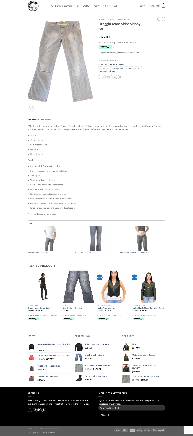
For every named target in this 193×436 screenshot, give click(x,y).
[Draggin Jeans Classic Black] (44, 287)
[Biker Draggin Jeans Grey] (49, 238)
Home (58, 6)
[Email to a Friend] (110, 77)
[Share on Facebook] (101, 77)
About (97, 6)
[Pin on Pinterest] (115, 77)
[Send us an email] (39, 410)
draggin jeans (108, 68)
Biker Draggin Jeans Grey (38, 252)
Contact (107, 6)
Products (67, 6)
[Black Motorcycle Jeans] (78, 287)
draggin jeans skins (120, 68)
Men (77, 6)
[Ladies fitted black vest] (113, 287)
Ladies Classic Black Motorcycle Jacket (148, 308)
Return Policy (51, 428)
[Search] (52, 5)
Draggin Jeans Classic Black (39, 308)
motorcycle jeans (109, 71)
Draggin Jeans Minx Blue (84, 252)
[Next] (165, 300)
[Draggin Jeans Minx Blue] (96, 238)
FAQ (115, 6)
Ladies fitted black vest (106, 308)
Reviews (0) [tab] (46, 119)
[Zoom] (31, 108)
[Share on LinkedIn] (120, 77)
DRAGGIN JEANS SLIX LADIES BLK (134, 252)
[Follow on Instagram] (35, 410)
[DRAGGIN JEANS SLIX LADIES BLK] (142, 238)
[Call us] (44, 410)
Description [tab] (33, 119)
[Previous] (28, 300)
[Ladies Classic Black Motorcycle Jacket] (148, 287)
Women (86, 6)
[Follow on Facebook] (30, 410)
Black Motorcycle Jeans (72, 308)
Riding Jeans (123, 19)
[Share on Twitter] (105, 77)
